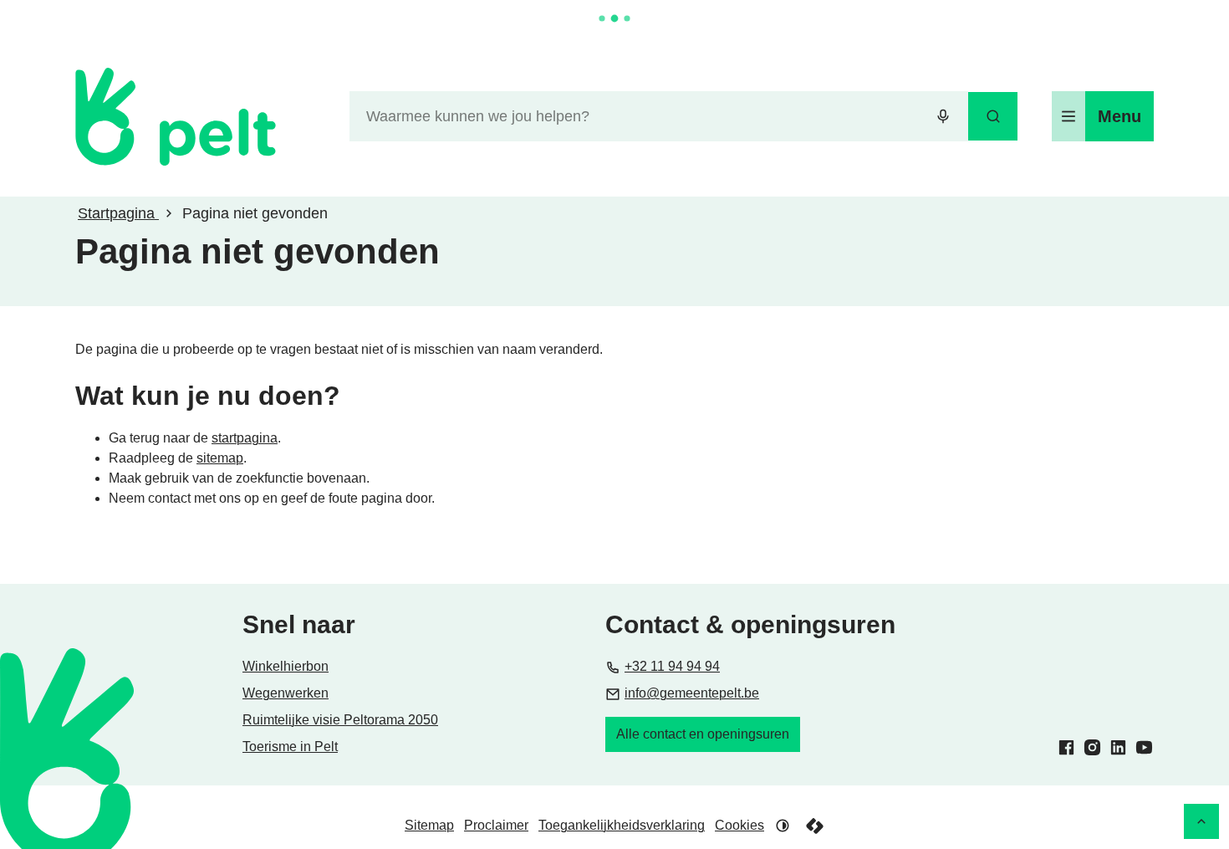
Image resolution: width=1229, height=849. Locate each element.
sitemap (219, 458)
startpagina (245, 438)
